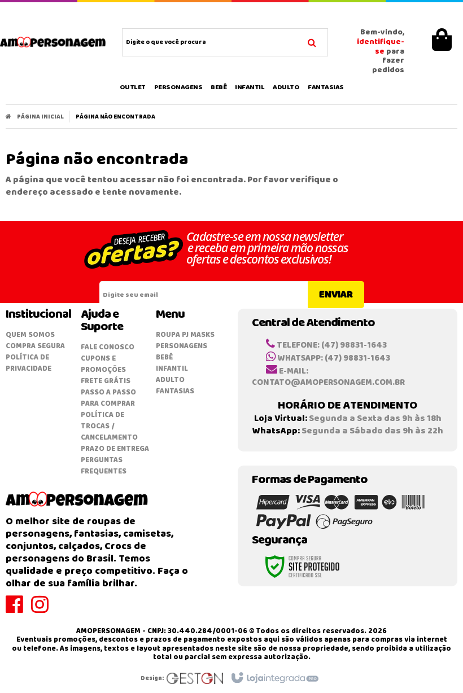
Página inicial (40, 117)
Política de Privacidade (28, 363)
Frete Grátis (105, 381)
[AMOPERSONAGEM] (53, 42)
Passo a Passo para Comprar (108, 398)
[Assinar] (336, 294)
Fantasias (175, 391)
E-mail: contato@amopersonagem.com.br (328, 377)
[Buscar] (312, 41)
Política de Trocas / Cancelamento (109, 426)
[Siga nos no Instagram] (43, 610)
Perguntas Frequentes (103, 465)
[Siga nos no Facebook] (18, 610)
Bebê (164, 357)
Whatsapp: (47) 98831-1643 (333, 358)
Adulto (170, 380)
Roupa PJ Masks (185, 335)
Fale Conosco (107, 347)
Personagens (181, 346)
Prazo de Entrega (115, 449)
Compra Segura (35, 346)
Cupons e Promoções (103, 364)
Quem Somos (30, 335)
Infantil (172, 369)
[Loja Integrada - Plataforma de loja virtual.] (274, 678)
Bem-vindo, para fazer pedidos (380, 52)
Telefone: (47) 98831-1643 (331, 345)
